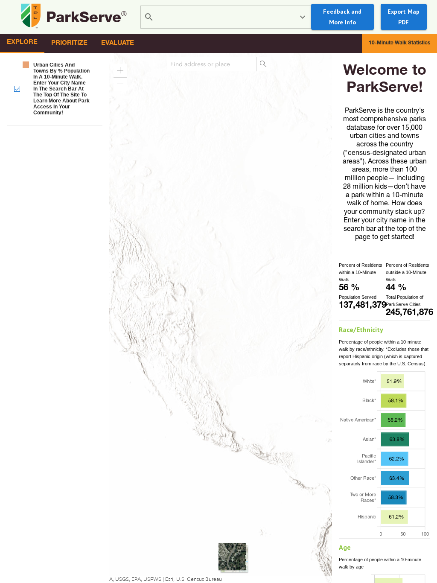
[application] (218, 318)
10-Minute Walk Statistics (399, 43)
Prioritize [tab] (69, 43)
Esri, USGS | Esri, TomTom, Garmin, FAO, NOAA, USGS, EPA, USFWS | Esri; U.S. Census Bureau (112, 579)
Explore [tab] (22, 42)
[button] (54, 88)
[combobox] (227, 17)
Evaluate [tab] (117, 43)
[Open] (303, 17)
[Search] (263, 64)
